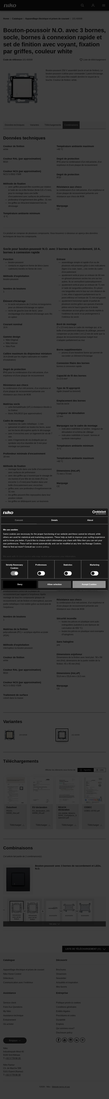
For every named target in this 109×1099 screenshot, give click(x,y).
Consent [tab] (19, 520)
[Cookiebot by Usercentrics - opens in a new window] (94, 512)
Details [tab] (54, 520)
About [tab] (90, 520)
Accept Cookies (89, 584)
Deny (19, 584)
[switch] (41, 573)
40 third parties (23, 556)
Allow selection (54, 584)
